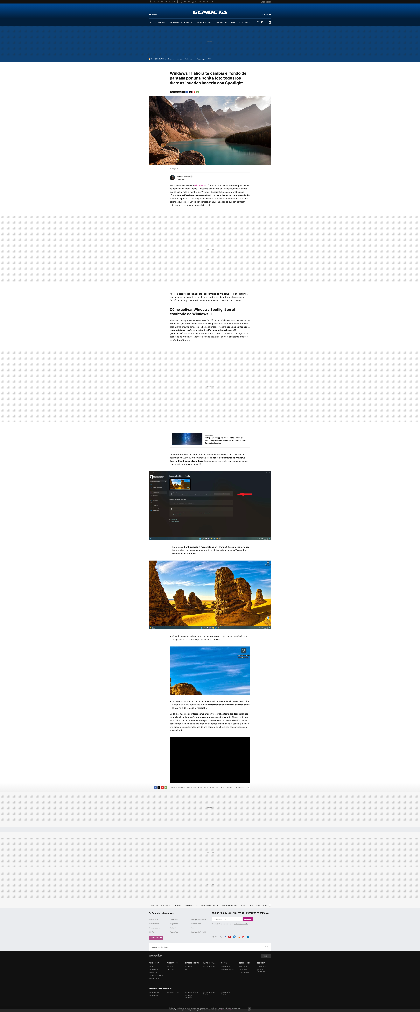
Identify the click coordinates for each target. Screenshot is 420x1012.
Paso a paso (191, 787)
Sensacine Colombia (188, 996)
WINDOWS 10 (221, 22)
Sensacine (188, 966)
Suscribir (248, 919)
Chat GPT (168, 905)
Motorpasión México (225, 993)
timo (192, 928)
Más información (226, 1010)
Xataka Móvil (153, 969)
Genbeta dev (196, 924)
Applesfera (153, 972)
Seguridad (174, 924)
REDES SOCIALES (204, 22)
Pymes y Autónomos (261, 970)
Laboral (173, 928)
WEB (233, 22)
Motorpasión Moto (227, 969)
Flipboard (262, 22)
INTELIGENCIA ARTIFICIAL (181, 22)
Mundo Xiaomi (154, 978)
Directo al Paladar (209, 966)
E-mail (197, 92)
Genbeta (210, 12)
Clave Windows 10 (191, 905)
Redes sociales (154, 928)
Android (179, 59)
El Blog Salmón (262, 966)
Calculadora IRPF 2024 (229, 905)
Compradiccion (244, 972)
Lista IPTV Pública (247, 905)
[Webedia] (155, 955)
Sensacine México (191, 992)
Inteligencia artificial (198, 919)
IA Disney (178, 905)
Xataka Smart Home (156, 975)
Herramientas (154, 924)
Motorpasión (225, 966)
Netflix (151, 932)
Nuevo (265, 14)
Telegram (270, 22)
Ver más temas (156, 938)
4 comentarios (178, 92)
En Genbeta (209, 435)
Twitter (257, 22)
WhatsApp (174, 932)
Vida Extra (170, 969)
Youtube (229, 936)
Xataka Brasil (153, 995)
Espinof (187, 969)
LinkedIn (248, 936)
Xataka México (154, 992)
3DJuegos (170, 966)
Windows (181, 787)
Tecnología (201, 59)
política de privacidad (241, 924)
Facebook (266, 22)
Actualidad (174, 919)
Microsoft (170, 59)
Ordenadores (189, 59)
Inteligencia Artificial (198, 932)
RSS (239, 936)
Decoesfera (243, 969)
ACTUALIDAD (160, 22)
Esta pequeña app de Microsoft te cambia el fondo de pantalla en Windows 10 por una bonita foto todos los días (225, 440)
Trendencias (243, 966)
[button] (184, 176)
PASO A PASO (245, 22)
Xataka (151, 966)
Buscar (267, 947)
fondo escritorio (228, 787)
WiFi (209, 59)
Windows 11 (200, 185)
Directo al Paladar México (209, 993)
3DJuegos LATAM (173, 992)
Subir (264, 956)
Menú (155, 14)
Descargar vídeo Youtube (210, 905)
